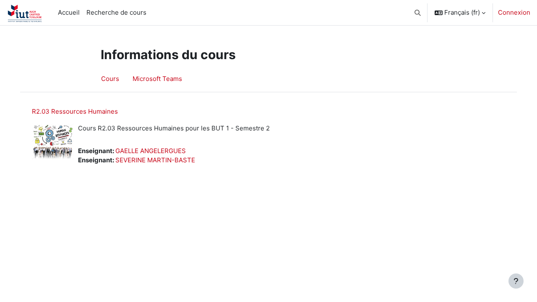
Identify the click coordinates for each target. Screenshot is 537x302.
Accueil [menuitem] (69, 12)
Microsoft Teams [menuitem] (157, 79)
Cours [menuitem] (110, 79)
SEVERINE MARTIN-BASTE (155, 160)
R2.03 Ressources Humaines (75, 111)
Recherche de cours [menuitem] (116, 12)
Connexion (514, 12)
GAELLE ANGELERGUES (150, 151)
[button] (418, 12)
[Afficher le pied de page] (516, 281)
